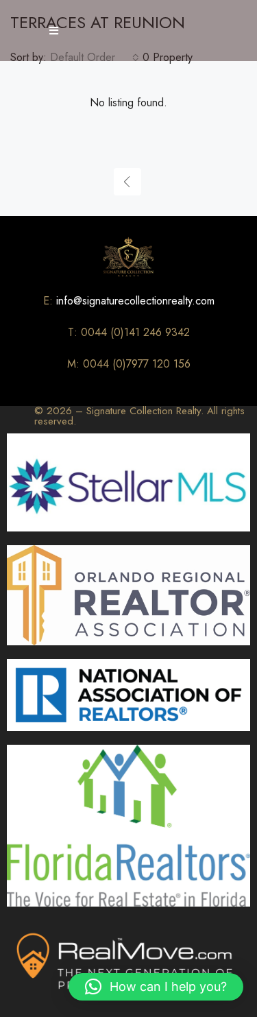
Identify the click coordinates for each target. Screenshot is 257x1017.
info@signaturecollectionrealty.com (135, 301)
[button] (156, 987)
